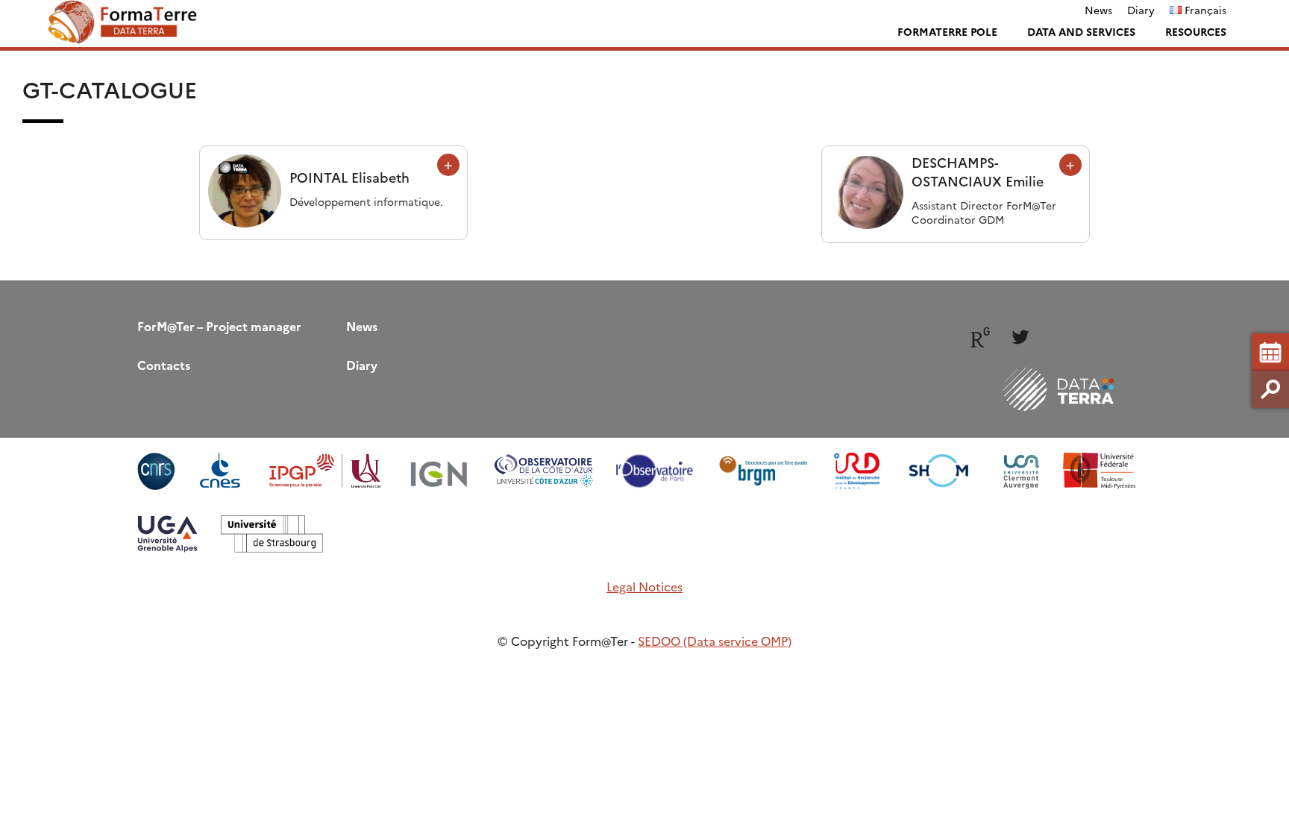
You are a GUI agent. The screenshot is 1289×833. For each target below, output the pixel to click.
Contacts (163, 364)
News (1098, 9)
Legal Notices (644, 586)
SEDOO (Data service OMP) (714, 640)
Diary (1141, 9)
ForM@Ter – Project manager (219, 326)
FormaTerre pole (947, 31)
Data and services (1081, 31)
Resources (1195, 31)
